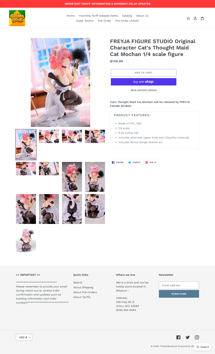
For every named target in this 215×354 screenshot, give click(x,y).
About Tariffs (81, 297)
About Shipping (83, 287)
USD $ (23, 337)
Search (77, 282)
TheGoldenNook (168, 346)
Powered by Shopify (188, 346)
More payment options (144, 89)
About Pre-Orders (85, 292)
